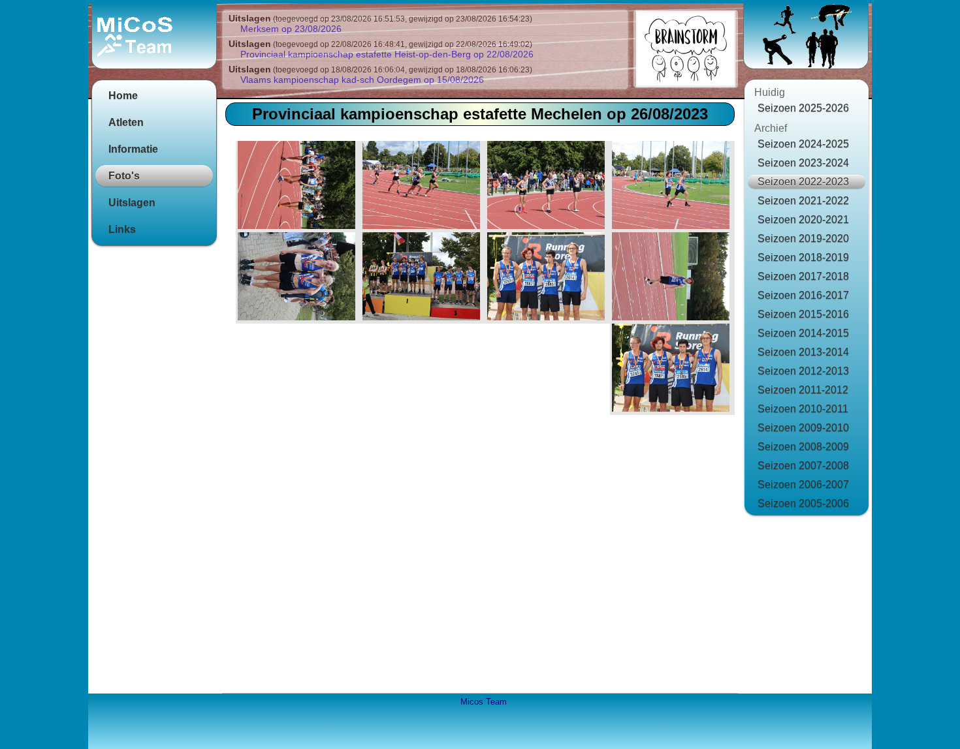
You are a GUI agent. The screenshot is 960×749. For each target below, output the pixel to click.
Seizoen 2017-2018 (803, 276)
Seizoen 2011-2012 (803, 389)
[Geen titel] (422, 278)
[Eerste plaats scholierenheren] (547, 278)
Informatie (133, 149)
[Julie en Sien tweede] (298, 278)
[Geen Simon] (672, 278)
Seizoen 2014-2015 (803, 333)
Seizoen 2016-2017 (803, 295)
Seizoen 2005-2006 (803, 503)
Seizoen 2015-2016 (803, 314)
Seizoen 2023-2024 (803, 162)
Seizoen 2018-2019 (803, 257)
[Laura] (298, 186)
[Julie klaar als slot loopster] (547, 186)
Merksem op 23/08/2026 (291, 28)
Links (122, 229)
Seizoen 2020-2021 (803, 219)
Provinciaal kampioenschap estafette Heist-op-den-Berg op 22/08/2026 (387, 54)
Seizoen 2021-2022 (803, 200)
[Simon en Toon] (672, 186)
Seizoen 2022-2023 (803, 181)
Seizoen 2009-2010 (803, 427)
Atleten (126, 122)
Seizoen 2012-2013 (803, 370)
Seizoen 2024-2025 (803, 143)
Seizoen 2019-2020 (803, 238)
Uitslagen (131, 202)
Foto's (124, 175)
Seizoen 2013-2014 (803, 352)
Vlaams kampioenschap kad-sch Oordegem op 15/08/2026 (362, 79)
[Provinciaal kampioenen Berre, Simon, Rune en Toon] (672, 369)
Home (123, 95)
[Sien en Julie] (422, 186)
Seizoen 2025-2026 (803, 108)
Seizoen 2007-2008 (803, 465)
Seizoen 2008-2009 (803, 446)
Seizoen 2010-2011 (803, 408)
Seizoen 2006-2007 (803, 484)
